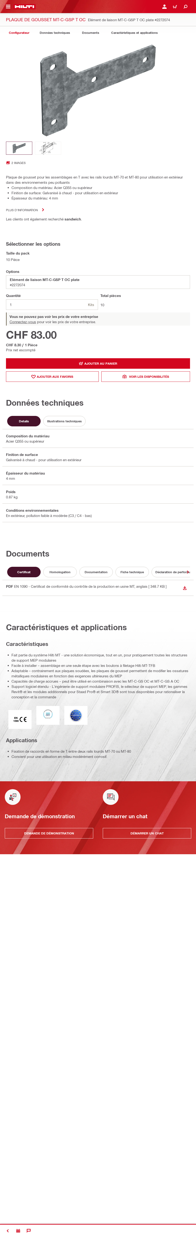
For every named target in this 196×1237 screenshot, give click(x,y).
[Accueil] (24, 6)
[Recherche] (185, 6)
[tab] (19, 32)
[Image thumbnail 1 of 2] (19, 148)
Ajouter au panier (100, 363)
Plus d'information (22, 210)
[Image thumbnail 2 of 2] (48, 148)
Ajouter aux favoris (55, 376)
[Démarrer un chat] (28, 1231)
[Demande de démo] (18, 1231)
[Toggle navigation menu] (8, 6)
